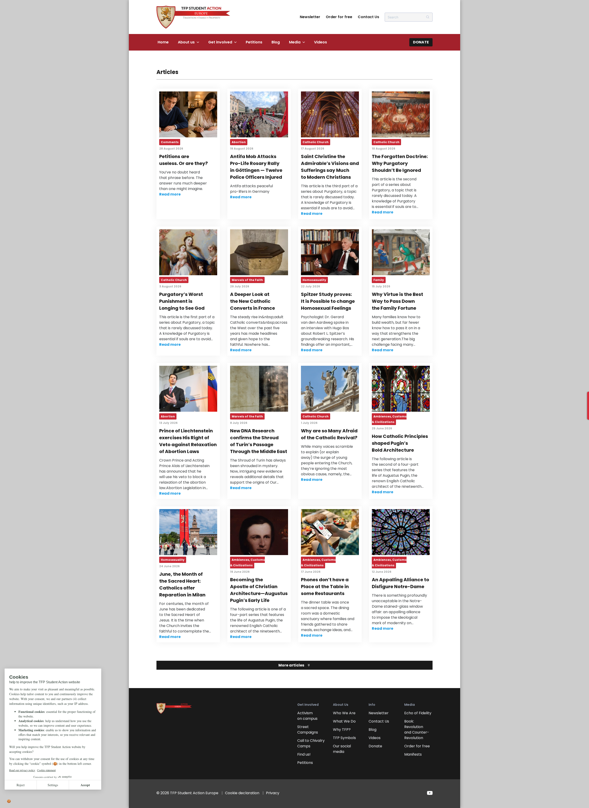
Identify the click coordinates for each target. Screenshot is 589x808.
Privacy (272, 793)
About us (186, 42)
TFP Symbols (344, 737)
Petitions (254, 42)
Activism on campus (307, 715)
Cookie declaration (242, 793)
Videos (320, 42)
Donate (421, 42)
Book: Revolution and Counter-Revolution (416, 729)
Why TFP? (342, 729)
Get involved (220, 42)
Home (163, 42)
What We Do (344, 721)
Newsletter (310, 17)
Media (294, 42)
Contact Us (368, 17)
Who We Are (344, 713)
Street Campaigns (307, 729)
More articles (291, 665)
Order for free (339, 17)
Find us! (304, 754)
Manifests (413, 754)
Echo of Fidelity (417, 713)
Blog (275, 42)
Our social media (342, 748)
